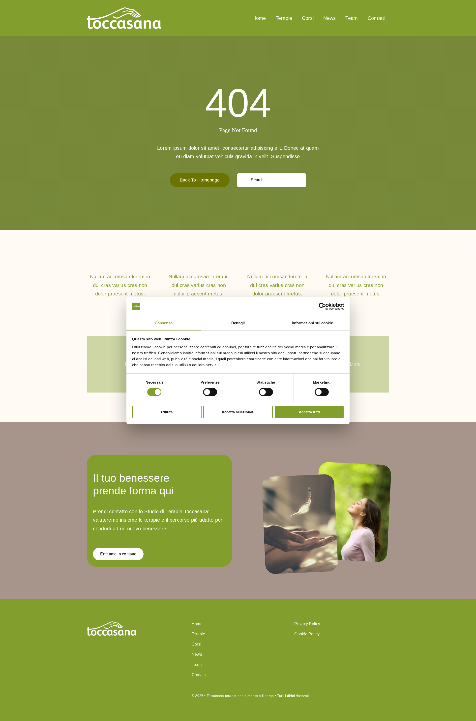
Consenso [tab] (164, 323)
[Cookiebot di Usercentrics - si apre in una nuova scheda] (322, 306)
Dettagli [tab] (238, 323)
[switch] (210, 392)
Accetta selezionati (238, 412)
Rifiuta (167, 412)
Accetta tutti (309, 412)
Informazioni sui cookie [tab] (312, 323)
